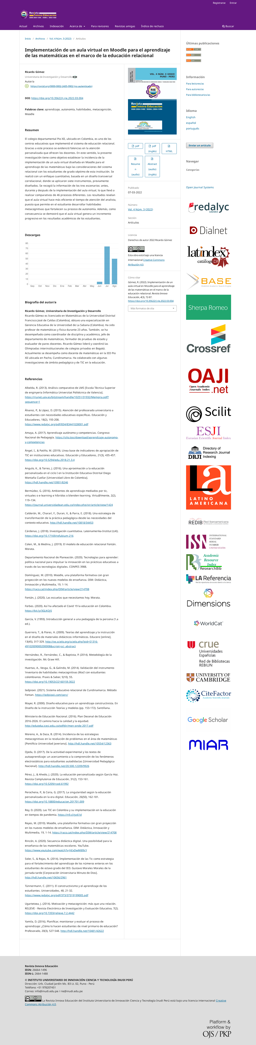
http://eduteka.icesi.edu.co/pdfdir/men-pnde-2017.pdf (59, 725)
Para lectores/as (195, 83)
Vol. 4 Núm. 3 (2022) (60, 38)
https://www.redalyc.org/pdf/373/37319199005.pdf (56, 895)
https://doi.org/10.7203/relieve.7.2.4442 (49, 913)
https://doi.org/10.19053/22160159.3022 (50, 681)
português (192, 128)
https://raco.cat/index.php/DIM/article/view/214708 (57, 589)
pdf (137, 146)
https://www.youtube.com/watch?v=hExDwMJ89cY (56, 850)
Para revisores (100, 26)
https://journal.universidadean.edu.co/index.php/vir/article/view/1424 (69, 505)
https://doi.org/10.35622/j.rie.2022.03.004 (57, 98)
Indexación (57, 26)
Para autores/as (195, 89)
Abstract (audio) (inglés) (152, 169)
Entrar (233, 2)
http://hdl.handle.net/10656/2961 (46, 877)
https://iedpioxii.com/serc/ (51, 695)
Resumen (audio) (135, 169)
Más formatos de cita (142, 308)
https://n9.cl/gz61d (70, 814)
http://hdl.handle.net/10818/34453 (71, 522)
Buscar (229, 26)
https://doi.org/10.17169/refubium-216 (49, 535)
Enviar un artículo (200, 145)
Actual (23, 26)
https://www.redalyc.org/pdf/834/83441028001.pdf (56, 424)
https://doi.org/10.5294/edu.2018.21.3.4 (50, 460)
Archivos (38, 26)
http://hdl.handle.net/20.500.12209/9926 (63, 766)
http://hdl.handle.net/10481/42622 (82, 931)
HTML (169, 151)
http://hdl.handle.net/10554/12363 (89, 743)
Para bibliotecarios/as (198, 94)
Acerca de (76, 26)
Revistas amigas (125, 26)
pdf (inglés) (152, 148)
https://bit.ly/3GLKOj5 (38, 610)
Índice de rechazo (152, 26)
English (190, 117)
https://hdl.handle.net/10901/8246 (46, 482)
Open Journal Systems (200, 187)
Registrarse (219, 2)
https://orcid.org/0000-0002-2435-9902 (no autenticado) (61, 86)
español (191, 123)
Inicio (28, 38)
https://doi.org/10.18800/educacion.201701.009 (54, 801)
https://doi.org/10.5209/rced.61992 (47, 784)
